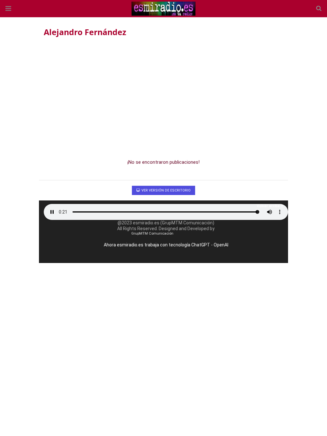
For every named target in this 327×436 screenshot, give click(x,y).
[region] (163, 96)
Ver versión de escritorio (166, 190)
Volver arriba (268, 206)
